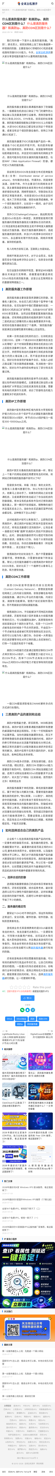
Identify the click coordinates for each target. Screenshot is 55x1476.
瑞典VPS (43, 1449)
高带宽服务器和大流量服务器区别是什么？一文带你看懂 (40, 1105)
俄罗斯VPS (21, 1449)
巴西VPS (13, 1420)
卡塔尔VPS (20, 1431)
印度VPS (28, 1438)
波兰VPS (20, 1453)
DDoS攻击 (21, 1019)
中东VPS (26, 1406)
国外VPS (36, 1406)
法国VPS (32, 1446)
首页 (4, 1472)
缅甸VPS (38, 1438)
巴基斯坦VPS (43, 1431)
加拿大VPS (32, 1442)
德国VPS (37, 1417)
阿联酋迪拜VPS (45, 1409)
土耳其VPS (17, 1409)
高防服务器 (37, 947)
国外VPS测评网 (32, 1453)
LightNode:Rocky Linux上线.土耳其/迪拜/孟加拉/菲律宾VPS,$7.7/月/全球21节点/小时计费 (14, 1038)
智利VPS (22, 1446)
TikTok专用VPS (27, 1473)
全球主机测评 (27, 3)
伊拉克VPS (21, 1442)
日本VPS (18, 1417)
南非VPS (22, 1420)
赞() (28, 998)
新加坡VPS (43, 1413)
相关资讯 (5, 10)
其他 (43, 1472)
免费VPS (18, 1438)
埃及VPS (41, 1420)
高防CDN (43, 1019)
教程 (35, 1472)
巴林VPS (7, 1409)
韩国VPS (27, 1417)
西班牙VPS (33, 1449)
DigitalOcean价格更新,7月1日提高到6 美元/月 (42, 1035)
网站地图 (39, 1463)
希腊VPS (32, 1420)
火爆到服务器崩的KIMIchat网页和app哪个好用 (40, 1168)
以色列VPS (9, 1442)
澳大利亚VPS (11, 1427)
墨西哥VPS (33, 1427)
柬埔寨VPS (21, 1413)
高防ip (20, 1024)
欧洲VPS (17, 1406)
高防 (32, 1019)
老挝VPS (47, 1438)
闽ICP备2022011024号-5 (27, 1458)
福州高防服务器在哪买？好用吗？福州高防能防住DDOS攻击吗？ (14, 1076)
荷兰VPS (11, 1449)
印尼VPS (43, 1435)
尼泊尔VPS (44, 1427)
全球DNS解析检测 (30, 1435)
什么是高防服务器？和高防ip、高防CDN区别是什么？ (27, 24)
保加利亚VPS (11, 1424)
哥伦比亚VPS (44, 1442)
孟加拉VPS (32, 1413)
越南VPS (46, 1417)
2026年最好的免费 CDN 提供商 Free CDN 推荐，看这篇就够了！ (40, 1135)
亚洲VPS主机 (11, 1473)
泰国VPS (10, 1413)
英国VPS (22, 1427)
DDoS (9, 1019)
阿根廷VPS (12, 1446)
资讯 (51, 1472)
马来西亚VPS (43, 1424)
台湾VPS (32, 1424)
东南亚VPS (46, 1406)
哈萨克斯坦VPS (14, 1435)
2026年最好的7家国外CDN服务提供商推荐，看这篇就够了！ (14, 1168)
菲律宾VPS (8, 1438)
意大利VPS (42, 1446)
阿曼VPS (9, 1431)
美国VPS (22, 1424)
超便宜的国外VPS (41, 991)
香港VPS (8, 1417)
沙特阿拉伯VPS (30, 1409)
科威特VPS (31, 1431)
